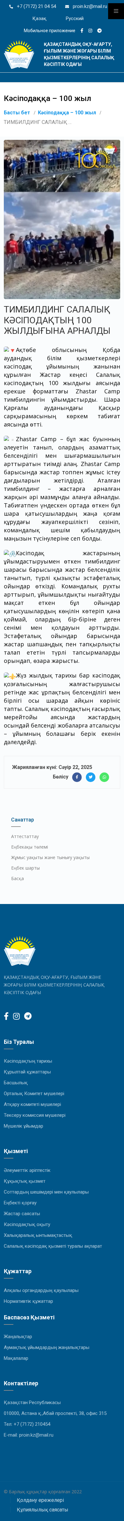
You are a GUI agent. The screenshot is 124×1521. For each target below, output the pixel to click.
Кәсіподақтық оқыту (27, 1224)
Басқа (17, 878)
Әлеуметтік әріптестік (27, 1170)
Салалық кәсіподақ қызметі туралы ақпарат (53, 1246)
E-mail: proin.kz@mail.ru (28, 1435)
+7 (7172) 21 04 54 (36, 6)
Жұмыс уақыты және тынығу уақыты (50, 857)
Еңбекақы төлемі (29, 847)
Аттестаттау (25, 836)
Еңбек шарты (25, 868)
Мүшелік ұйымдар (23, 1126)
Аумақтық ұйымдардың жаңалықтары (46, 1347)
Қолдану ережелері (40, 1500)
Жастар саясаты (22, 1213)
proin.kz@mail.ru (89, 6)
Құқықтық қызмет (24, 1181)
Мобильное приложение (49, 30)
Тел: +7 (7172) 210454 (27, 1424)
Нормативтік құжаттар (28, 1301)
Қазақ (39, 18)
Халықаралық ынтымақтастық (38, 1235)
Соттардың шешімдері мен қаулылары (46, 1192)
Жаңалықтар (18, 1336)
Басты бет (17, 113)
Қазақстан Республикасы (32, 1402)
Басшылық (16, 1083)
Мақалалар (16, 1358)
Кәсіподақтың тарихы (28, 1061)
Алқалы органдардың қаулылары (41, 1290)
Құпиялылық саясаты (42, 1510)
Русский (75, 18)
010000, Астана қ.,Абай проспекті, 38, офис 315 (55, 1413)
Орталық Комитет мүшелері (34, 1093)
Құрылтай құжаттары (27, 1072)
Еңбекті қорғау (20, 1203)
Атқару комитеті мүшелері (32, 1104)
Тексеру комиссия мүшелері (34, 1115)
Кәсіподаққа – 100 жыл (67, 113)
